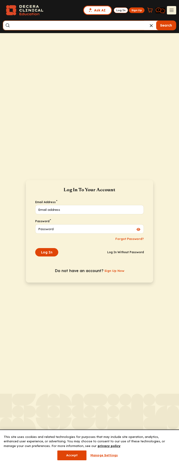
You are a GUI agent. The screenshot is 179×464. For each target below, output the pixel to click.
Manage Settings (104, 455)
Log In (46, 252)
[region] (89, 447)
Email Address (46, 202)
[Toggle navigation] (171, 10)
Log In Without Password (125, 252)
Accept (72, 455)
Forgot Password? (129, 239)
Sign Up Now (114, 271)
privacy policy (109, 446)
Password (43, 221)
